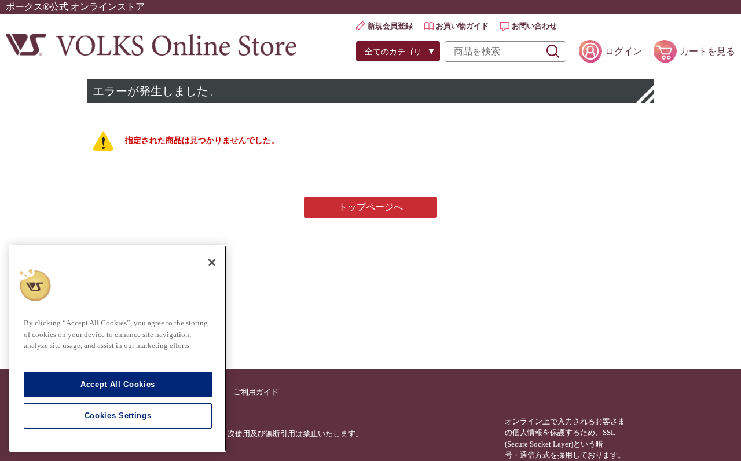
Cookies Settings (118, 415)
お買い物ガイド (462, 25)
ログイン (623, 51)
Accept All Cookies (117, 384)
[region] (117, 348)
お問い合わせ (534, 25)
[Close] (212, 262)
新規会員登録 (390, 25)
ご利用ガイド (255, 391)
